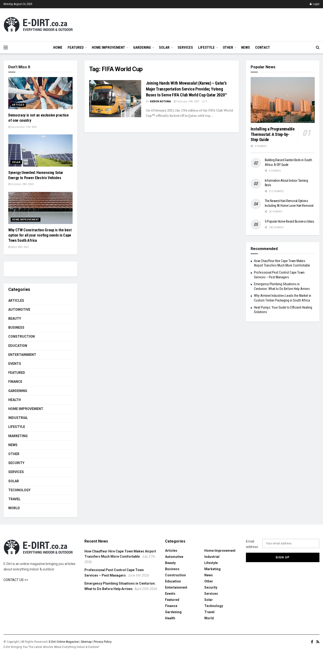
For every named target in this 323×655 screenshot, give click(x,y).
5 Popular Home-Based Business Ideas (289, 221)
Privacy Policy (103, 641)
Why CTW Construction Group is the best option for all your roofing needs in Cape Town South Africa (40, 235)
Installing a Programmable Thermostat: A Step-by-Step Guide (273, 134)
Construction (21, 336)
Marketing (18, 436)
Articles (18, 104)
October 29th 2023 (22, 184)
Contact (262, 47)
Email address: (252, 543)
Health (14, 400)
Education (17, 346)
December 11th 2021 (23, 127)
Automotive (19, 309)
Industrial (18, 418)
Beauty (14, 318)
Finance (15, 382)
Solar (164, 47)
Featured (76, 47)
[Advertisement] (233, 24)
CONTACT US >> (16, 580)
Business (16, 327)
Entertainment (22, 355)
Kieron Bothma (160, 101)
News (245, 47)
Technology (19, 490)
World (14, 508)
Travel (14, 499)
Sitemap (86, 641)
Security (16, 463)
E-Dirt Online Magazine (64, 641)
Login (315, 4)
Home (57, 47)
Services (185, 47)
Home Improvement (108, 47)
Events (14, 364)
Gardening (142, 47)
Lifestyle (206, 47)
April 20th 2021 (19, 247)
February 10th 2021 (188, 101)
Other (228, 47)
